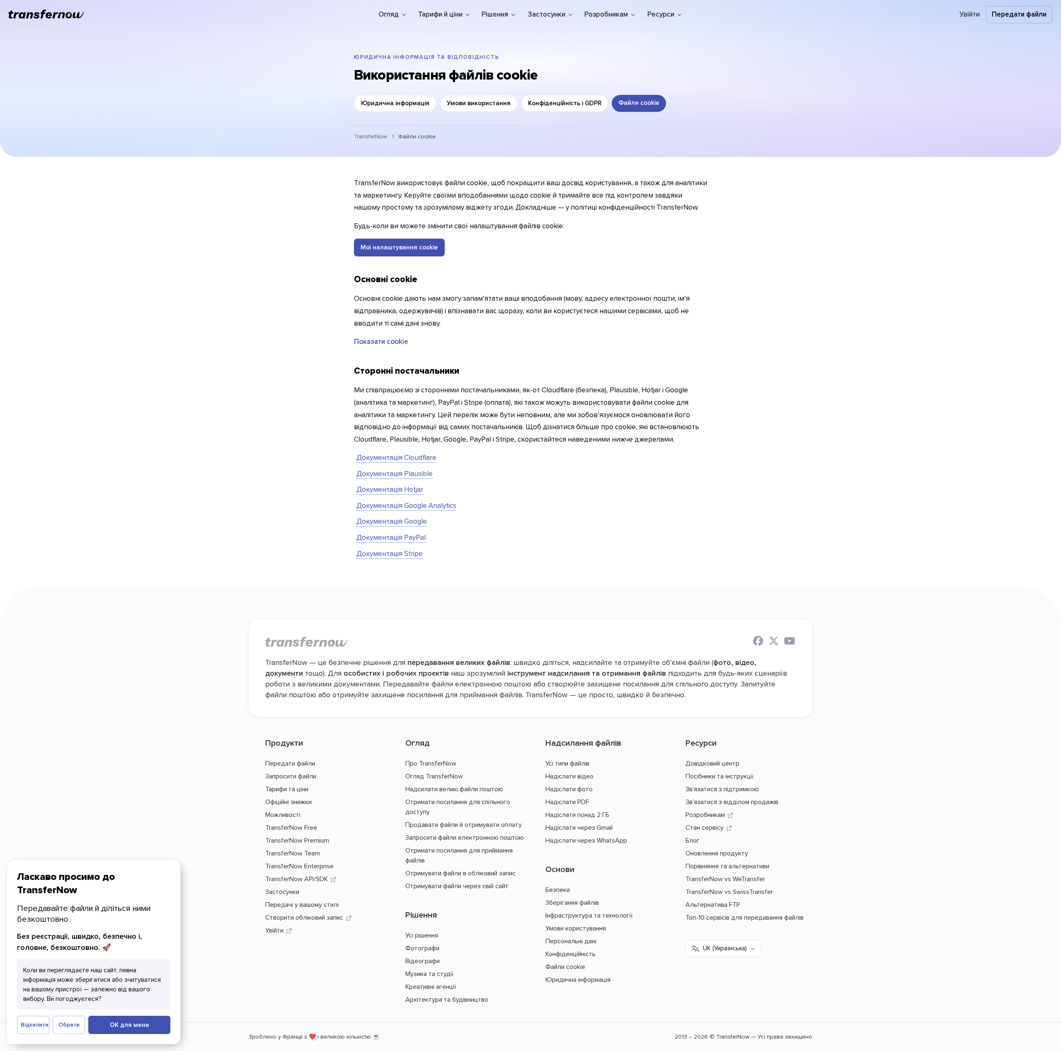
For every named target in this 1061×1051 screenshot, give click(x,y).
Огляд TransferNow (434, 775)
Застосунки (282, 891)
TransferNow (370, 136)
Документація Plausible (394, 473)
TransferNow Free (291, 827)
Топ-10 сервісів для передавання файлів (745, 917)
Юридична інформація (395, 103)
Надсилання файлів (583, 743)
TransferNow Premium (297, 840)
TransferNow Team (292, 853)
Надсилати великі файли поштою (454, 788)
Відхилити (34, 1024)
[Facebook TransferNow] (758, 642)
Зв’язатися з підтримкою (722, 788)
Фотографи (422, 947)
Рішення (421, 914)
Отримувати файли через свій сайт (457, 885)
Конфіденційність (570, 953)
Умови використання (479, 103)
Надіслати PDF (567, 801)
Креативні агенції (430, 986)
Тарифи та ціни (286, 788)
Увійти (969, 14)
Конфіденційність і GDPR (564, 103)
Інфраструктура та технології (588, 915)
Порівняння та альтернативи (727, 865)
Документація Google (391, 521)
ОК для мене (129, 1024)
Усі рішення (421, 935)
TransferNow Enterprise (299, 865)
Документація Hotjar (389, 489)
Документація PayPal (391, 537)
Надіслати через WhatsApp (586, 840)
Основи (559, 869)
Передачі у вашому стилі (302, 904)
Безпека (557, 889)
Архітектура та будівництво (446, 999)
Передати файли (1019, 14)
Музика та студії (429, 973)
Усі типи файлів (567, 763)
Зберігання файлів (572, 902)
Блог (693, 840)
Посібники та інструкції (719, 775)
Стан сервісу (705, 827)
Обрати (69, 1024)
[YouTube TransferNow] (789, 642)
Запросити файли (290, 775)
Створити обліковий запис (304, 917)
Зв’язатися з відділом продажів (732, 801)
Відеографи (422, 960)
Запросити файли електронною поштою (464, 837)
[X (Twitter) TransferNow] (774, 642)
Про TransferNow (430, 763)
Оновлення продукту (717, 853)
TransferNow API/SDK (296, 878)
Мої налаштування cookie (399, 247)
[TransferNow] (46, 14)
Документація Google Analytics (406, 505)
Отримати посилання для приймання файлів (459, 855)
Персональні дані (570, 940)
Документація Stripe (389, 553)
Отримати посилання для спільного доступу (457, 806)
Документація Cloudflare (396, 457)
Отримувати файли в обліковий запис (460, 872)
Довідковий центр (712, 763)
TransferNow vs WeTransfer (725, 878)
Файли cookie (638, 102)
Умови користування (575, 928)
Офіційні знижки (288, 801)
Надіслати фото (569, 788)
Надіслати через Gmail (579, 827)
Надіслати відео (569, 775)
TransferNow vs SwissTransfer (729, 891)
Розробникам (705, 814)
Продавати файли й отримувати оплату (463, 824)
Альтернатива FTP (713, 904)
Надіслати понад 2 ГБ (577, 814)
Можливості (282, 814)
